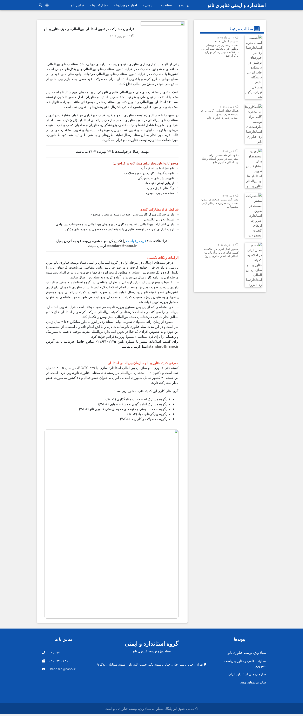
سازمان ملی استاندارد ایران (247, 674)
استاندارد (166, 5)
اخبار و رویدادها (126, 5)
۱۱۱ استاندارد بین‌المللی (136, 372)
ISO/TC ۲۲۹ (86, 368)
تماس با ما (77, 5)
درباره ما (183, 5)
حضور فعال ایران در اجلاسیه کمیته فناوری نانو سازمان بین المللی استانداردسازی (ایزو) (220, 252)
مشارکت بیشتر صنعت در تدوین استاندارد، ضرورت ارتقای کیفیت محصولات (219, 202)
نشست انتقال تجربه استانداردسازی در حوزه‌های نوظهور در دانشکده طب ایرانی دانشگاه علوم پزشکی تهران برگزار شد (219, 48)
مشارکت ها (99, 5)
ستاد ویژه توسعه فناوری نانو (247, 652)
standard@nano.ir (122, 245)
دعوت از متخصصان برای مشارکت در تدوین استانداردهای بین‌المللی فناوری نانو (219, 158)
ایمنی (148, 5)
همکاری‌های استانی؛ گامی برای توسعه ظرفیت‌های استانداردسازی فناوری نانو (219, 114)
